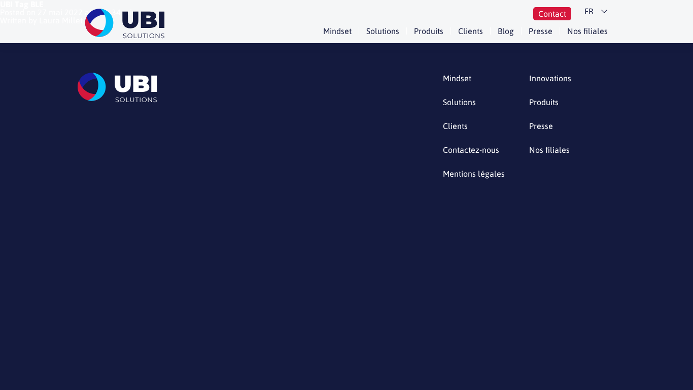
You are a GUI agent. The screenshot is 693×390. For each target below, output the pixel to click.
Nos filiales (587, 31)
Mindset (337, 31)
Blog (506, 31)
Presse (540, 31)
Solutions (382, 31)
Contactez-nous (471, 150)
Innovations (550, 78)
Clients (470, 31)
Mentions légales (474, 174)
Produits (428, 31)
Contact (552, 13)
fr (589, 11)
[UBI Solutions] (127, 23)
